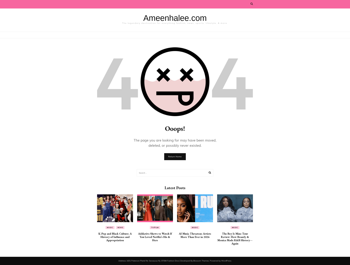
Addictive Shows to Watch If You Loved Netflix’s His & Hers (155, 237)
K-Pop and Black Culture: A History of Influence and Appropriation (115, 237)
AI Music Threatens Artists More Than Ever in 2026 (195, 235)
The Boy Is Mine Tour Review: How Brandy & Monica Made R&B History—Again (235, 238)
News (120, 227)
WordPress (226, 261)
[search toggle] (251, 4)
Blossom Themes (201, 261)
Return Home (175, 156)
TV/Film (155, 227)
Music (110, 227)
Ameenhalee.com (175, 18)
